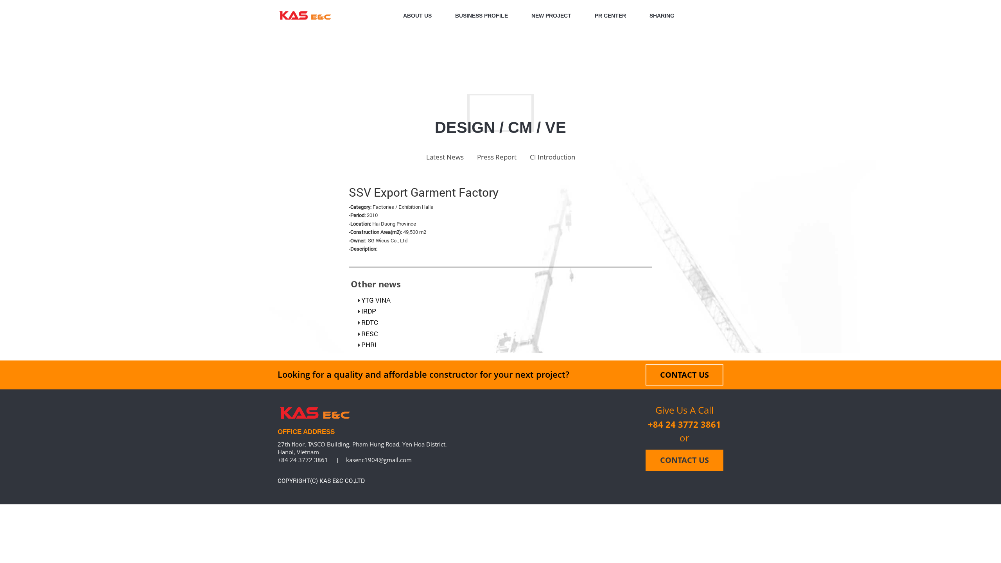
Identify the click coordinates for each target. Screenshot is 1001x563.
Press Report (497, 156)
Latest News (445, 156)
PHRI (369, 344)
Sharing (662, 16)
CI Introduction (552, 156)
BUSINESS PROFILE (481, 16)
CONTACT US (684, 374)
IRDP (368, 311)
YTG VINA (376, 300)
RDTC (369, 322)
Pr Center (610, 16)
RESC (369, 333)
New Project (551, 16)
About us (417, 16)
